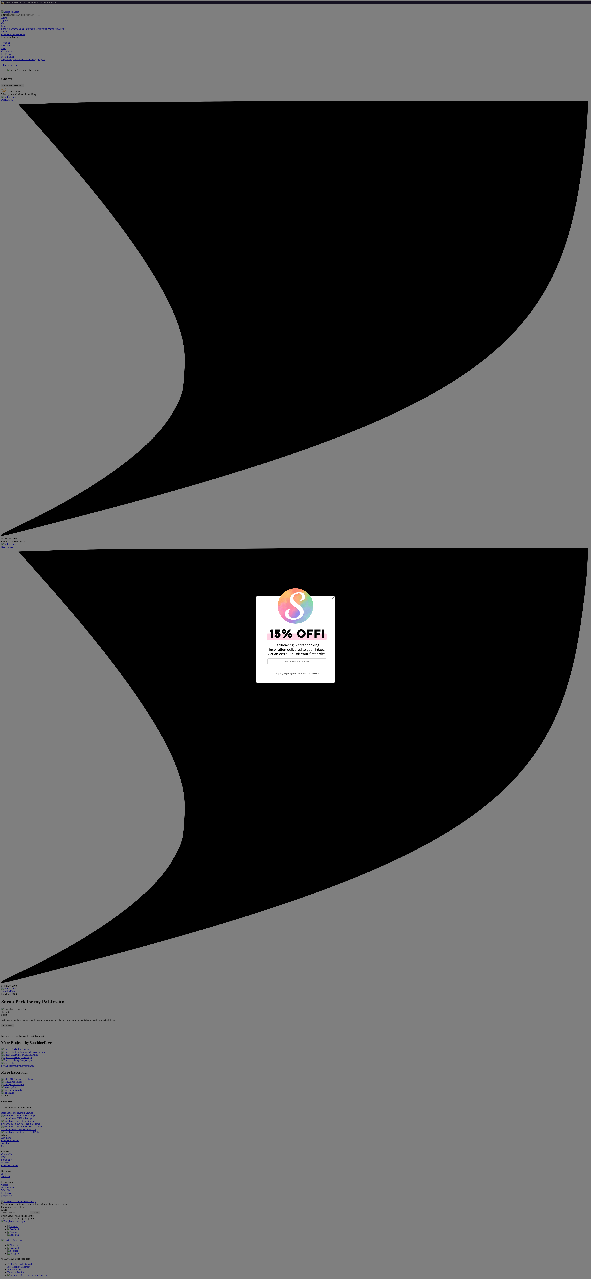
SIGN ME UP (297, 668)
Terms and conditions (310, 673)
